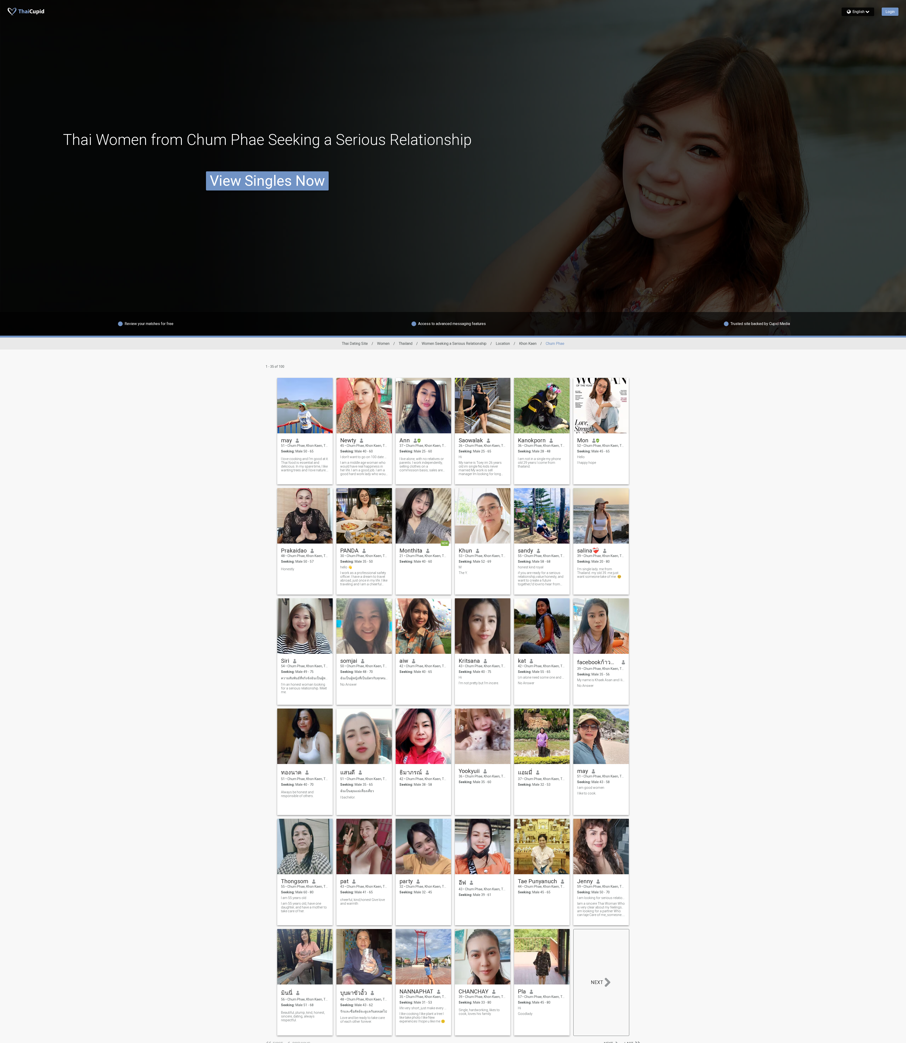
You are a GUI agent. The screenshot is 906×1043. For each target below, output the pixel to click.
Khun (465, 550)
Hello (581, 457)
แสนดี (347, 772)
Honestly (287, 569)
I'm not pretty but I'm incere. (479, 683)
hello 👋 (346, 567)
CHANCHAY (473, 991)
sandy (525, 550)
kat (522, 661)
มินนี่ (286, 993)
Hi (460, 457)
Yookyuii (469, 771)
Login (890, 11)
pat (344, 881)
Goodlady (525, 1014)
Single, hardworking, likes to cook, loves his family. (479, 1012)
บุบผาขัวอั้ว (353, 993)
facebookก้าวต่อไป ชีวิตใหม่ (597, 662)
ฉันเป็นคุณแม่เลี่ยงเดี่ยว (357, 791)
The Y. (463, 573)
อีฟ (462, 882)
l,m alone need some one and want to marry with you (542, 677)
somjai (348, 661)
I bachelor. (347, 797)
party (406, 881)
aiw (403, 661)
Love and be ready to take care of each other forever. (362, 1019)
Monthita (410, 550)
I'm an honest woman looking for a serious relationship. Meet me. (304, 688)
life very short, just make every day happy (423, 1008)
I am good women (590, 788)
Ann (404, 440)
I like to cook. (586, 793)
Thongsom (294, 881)
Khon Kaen (528, 343)
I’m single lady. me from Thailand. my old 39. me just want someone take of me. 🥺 (599, 573)
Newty (348, 440)
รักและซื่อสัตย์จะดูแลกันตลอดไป (363, 1011)
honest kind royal (530, 567)
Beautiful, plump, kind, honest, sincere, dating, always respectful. (303, 1016)
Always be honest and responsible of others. (297, 794)
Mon (582, 440)
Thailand (405, 343)
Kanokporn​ (532, 440)
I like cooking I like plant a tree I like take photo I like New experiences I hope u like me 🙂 (422, 1017)
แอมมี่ (525, 772)
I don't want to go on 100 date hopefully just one (364, 457)
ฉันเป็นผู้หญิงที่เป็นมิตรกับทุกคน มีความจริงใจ (364, 678)
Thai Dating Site (355, 343)
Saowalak (471, 440)
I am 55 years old (293, 898)
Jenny (585, 881)
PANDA (349, 550)
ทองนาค (291, 772)
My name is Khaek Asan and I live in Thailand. (601, 680)
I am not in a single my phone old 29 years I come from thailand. (539, 462)
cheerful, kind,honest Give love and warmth (362, 901)
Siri (285, 661)
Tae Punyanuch (537, 881)
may (286, 440)
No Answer (348, 684)
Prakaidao (294, 550)
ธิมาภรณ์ (410, 772)
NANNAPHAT (416, 991)
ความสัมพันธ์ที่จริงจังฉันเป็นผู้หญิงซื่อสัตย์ (305, 678)
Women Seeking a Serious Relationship (454, 343)
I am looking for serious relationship (601, 898)
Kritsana (469, 661)
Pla (522, 991)
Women (383, 343)
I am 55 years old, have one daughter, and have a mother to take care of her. (304, 907)
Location (503, 343)
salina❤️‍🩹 (588, 550)
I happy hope (586, 462)
